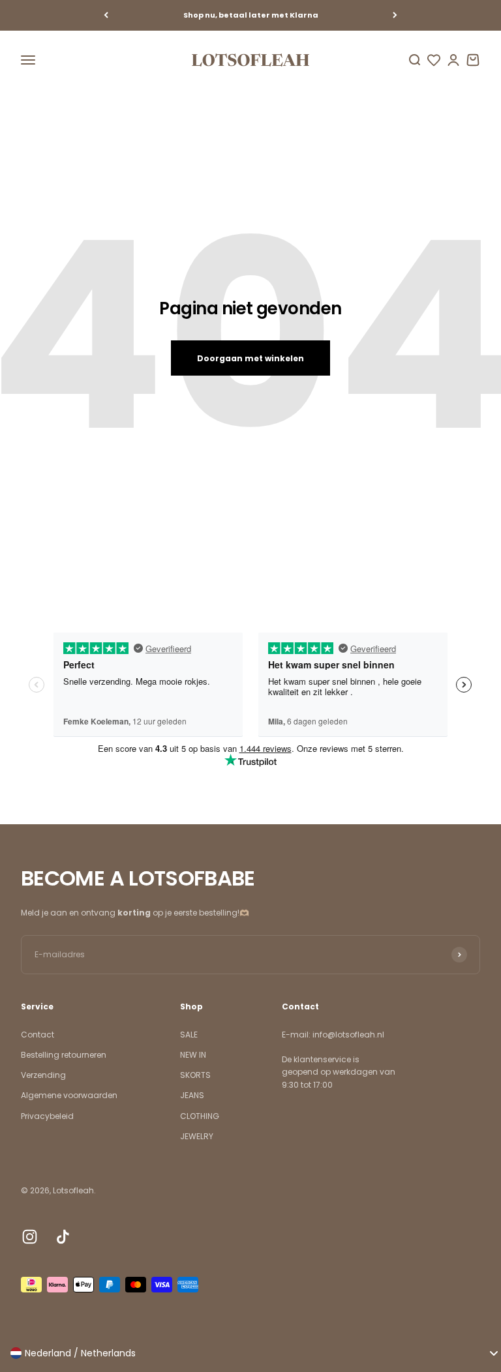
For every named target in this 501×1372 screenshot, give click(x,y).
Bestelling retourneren (63, 1054)
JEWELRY (196, 1136)
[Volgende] (395, 15)
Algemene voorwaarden (69, 1095)
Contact (37, 1034)
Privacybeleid (47, 1116)
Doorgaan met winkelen (250, 358)
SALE (189, 1034)
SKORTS (195, 1075)
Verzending (43, 1075)
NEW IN (193, 1054)
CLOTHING (199, 1116)
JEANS (192, 1095)
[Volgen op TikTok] (63, 1236)
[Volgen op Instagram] (29, 1236)
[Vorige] (106, 15)
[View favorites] (434, 60)
